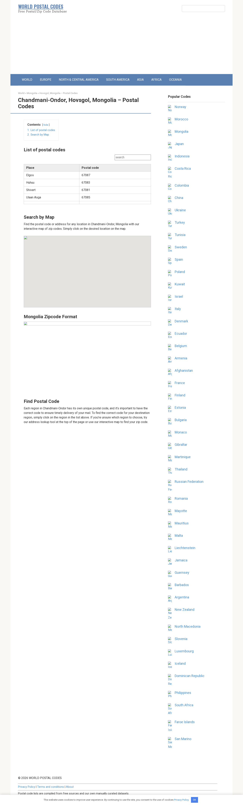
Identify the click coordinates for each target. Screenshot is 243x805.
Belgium (181, 346)
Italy (178, 309)
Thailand (181, 469)
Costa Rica (183, 168)
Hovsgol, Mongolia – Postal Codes (58, 93)
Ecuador (181, 333)
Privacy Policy (26, 786)
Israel (179, 296)
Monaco (181, 432)
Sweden (181, 247)
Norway (180, 107)
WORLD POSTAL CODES (40, 6)
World (21, 93)
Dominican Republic (189, 676)
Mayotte (181, 511)
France (180, 383)
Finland (180, 395)
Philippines (183, 693)
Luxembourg (184, 651)
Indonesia (182, 156)
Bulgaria (181, 420)
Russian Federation (189, 482)
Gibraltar (181, 445)
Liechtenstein (185, 548)
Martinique (183, 457)
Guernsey (182, 573)
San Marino (183, 739)
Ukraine (180, 210)
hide (45, 124)
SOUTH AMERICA (117, 79)
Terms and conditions (50, 786)
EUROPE (45, 79)
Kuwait (180, 284)
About (70, 786)
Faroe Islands (185, 722)
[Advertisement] (121, 45)
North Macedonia (187, 626)
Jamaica (181, 560)
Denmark (181, 321)
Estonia (180, 408)
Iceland (180, 663)
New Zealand (184, 610)
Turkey (180, 222)
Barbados (182, 585)
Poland (180, 272)
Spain (179, 259)
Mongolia (32, 93)
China (179, 198)
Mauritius (182, 523)
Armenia (181, 358)
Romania (181, 498)
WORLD (27, 79)
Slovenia (181, 639)
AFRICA (156, 79)
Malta (179, 535)
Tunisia (180, 235)
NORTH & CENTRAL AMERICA (79, 79)
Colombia (182, 185)
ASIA (140, 79)
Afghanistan (184, 371)
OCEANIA (175, 79)
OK (194, 799)
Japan (179, 144)
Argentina (182, 597)
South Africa (184, 705)
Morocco (181, 119)
